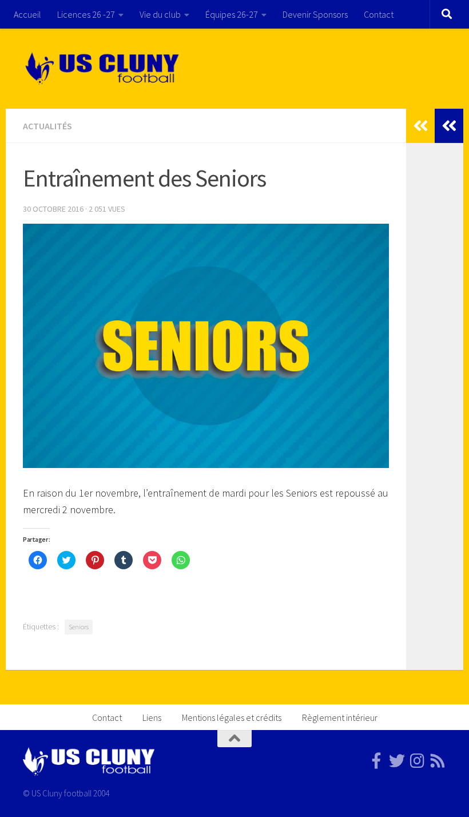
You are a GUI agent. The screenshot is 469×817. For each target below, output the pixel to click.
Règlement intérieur (339, 717)
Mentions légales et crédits (231, 717)
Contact (379, 14)
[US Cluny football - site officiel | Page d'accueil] (103, 68)
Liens (151, 717)
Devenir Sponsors (315, 14)
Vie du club (160, 14)
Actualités (47, 126)
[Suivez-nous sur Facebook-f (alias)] (376, 761)
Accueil (27, 14)
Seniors (79, 626)
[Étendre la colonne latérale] (449, 126)
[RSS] (438, 761)
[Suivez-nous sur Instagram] (418, 761)
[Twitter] (397, 761)
